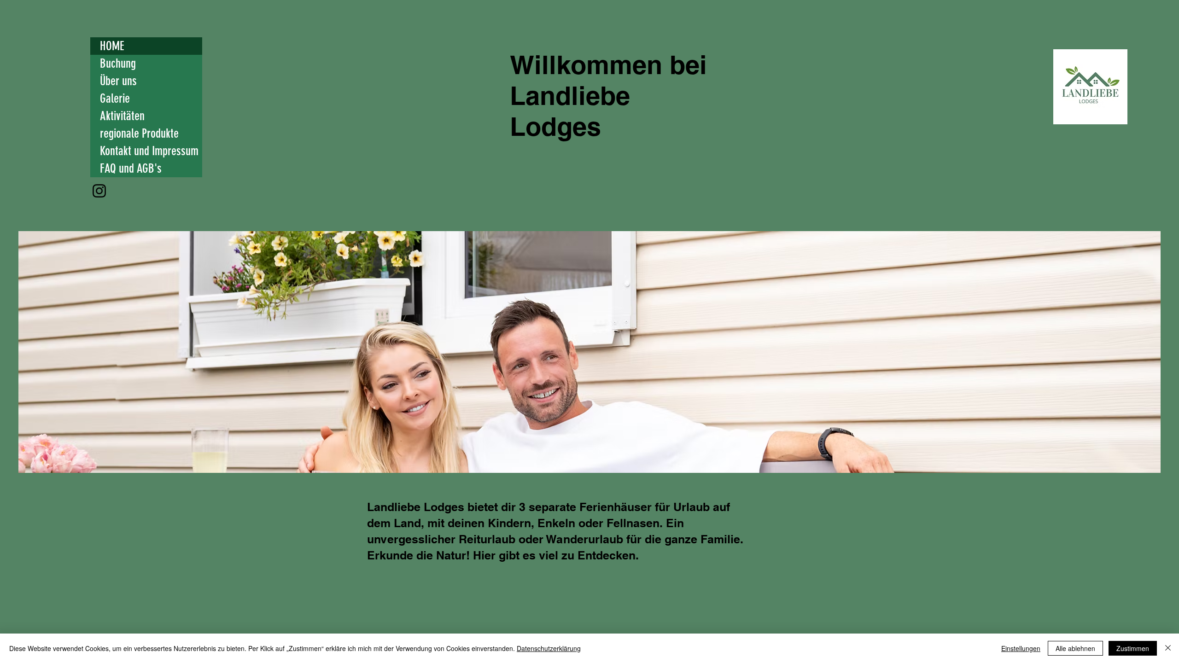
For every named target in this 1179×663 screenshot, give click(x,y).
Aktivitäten (122, 116)
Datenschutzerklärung (549, 648)
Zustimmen (1132, 648)
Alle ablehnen (1075, 648)
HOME (112, 46)
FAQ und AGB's (131, 168)
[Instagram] (99, 191)
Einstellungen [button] (1020, 648)
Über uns (118, 81)
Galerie (115, 98)
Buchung (118, 63)
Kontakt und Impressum (149, 151)
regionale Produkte (139, 133)
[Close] (1167, 648)
